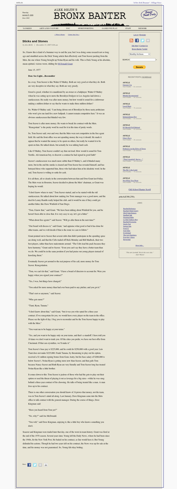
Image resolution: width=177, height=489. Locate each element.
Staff (128, 28)
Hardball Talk (127, 215)
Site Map (135, 46)
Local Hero (127, 106)
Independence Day (130, 116)
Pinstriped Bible (128, 217)
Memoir (142, 28)
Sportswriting (86, 28)
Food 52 (126, 228)
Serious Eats (127, 226)
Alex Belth (29, 45)
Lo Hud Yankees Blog (130, 219)
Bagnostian (127, 239)
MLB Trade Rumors (129, 213)
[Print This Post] (46, 466)
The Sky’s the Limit (130, 170)
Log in (136, 35)
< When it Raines (59, 34)
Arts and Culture (48, 28)
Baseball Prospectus (129, 222)
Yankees (27, 28)
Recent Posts (134, 77)
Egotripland (127, 233)
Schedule (146, 77)
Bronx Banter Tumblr (139, 49)
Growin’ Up (127, 85)
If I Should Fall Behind (131, 127)
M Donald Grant (65, 63)
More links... (140, 245)
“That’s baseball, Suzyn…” (133, 159)
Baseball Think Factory (130, 211)
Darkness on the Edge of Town (134, 148)
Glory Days (127, 138)
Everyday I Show (129, 237)
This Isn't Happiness (130, 235)
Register (143, 35)
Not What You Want (130, 180)
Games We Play (110, 28)
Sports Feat (127, 224)
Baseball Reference (129, 208)
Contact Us (144, 46)
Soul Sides (126, 230)
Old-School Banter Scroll (140, 189)
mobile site (19, 2)
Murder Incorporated (130, 95)
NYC (68, 28)
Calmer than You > (73, 34)
